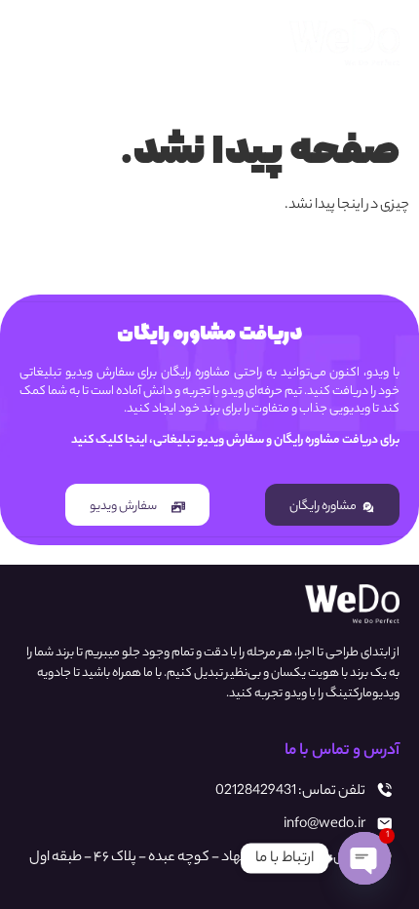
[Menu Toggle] (42, 42)
